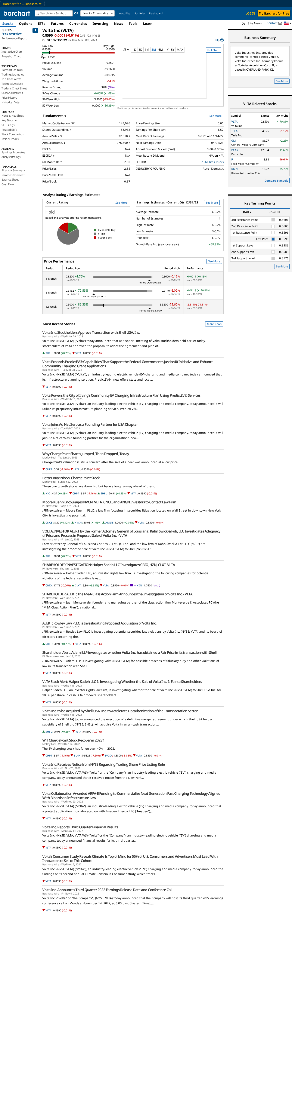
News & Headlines (12, 115)
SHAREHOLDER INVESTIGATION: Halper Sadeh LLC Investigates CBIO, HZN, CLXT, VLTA (108, 565)
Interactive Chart (11, 51)
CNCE (49, 522)
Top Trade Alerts (11, 79)
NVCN (78, 522)
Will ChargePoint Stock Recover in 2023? (73, 740)
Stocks (7, 23)
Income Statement (13, 175)
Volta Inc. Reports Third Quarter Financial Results (80, 827)
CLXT (78, 585)
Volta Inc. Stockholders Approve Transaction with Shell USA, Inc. (91, 332)
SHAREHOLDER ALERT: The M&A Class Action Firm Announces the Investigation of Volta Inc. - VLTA (117, 594)
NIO (48, 493)
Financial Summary (13, 170)
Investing (100, 23)
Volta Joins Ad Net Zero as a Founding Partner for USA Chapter (90, 424)
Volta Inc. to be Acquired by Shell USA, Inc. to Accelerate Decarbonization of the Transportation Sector (120, 711)
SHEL (49, 353)
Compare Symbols (276, 180)
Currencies (78, 23)
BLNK (77, 755)
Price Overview (11, 34)
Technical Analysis (12, 84)
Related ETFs (9, 130)
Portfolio (139, 13)
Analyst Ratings (11, 157)
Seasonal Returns (12, 93)
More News (214, 324)
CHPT (49, 469)
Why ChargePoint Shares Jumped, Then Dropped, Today (85, 454)
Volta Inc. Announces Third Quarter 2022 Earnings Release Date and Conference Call (107, 890)
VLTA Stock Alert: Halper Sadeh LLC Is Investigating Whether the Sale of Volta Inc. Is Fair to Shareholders (122, 681)
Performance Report (14, 38)
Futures (57, 23)
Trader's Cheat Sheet (14, 88)
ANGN (109, 522)
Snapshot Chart (11, 56)
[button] (287, 23)
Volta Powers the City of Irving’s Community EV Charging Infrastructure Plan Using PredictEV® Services (121, 395)
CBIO (49, 585)
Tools (133, 23)
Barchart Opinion (12, 70)
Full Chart (213, 50)
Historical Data (10, 102)
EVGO (108, 755)
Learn (147, 23)
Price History (9, 97)
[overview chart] (171, 78)
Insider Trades (10, 139)
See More (215, 116)
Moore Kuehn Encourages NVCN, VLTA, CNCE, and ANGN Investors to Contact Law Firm (109, 502)
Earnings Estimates (13, 152)
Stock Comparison (12, 134)
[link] (219, 40)
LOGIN (250, 13)
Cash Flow (7, 184)
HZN (139, 585)
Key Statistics (9, 120)
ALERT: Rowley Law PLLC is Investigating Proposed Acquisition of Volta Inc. (99, 623)
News (118, 23)
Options (25, 23)
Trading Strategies (12, 74)
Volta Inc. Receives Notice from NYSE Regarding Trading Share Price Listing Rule (103, 764)
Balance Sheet (10, 179)
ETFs (41, 23)
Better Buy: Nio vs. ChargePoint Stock (71, 478)
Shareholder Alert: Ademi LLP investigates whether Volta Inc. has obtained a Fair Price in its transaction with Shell (129, 652)
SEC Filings (8, 125)
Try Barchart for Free (274, 13)
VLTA (78, 353)
